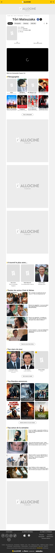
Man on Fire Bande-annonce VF (13, 399)
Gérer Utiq (41, 546)
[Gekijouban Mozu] (43, 101)
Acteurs (15, 15)
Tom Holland (27, 369)
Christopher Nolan (13, 369)
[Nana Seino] (13, 273)
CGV (29, 544)
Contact (3, 544)
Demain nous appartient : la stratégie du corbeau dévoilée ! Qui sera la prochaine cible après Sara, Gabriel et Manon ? (38, 318)
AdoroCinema (50, 536)
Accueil (8, 15)
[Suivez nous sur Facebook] (3, 535)
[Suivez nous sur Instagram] (11, 535)
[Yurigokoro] (22, 101)
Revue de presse (17, 546)
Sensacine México (46, 538)
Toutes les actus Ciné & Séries (27, 344)
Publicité (22, 544)
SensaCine (49, 534)
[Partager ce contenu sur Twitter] (41, 19)
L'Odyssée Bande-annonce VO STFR (27, 418)
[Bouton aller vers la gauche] (44, 23)
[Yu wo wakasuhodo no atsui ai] (33, 101)
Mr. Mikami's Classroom (33, 92)
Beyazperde (41, 536)
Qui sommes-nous (9, 544)
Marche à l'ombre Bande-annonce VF (13, 418)
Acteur (22, 27)
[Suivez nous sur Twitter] (7, 535)
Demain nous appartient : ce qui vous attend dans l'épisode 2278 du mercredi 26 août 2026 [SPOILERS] (38, 306)
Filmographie (13, 77)
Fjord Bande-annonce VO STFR (41, 399)
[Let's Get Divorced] (43, 85)
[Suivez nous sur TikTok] (15, 535)
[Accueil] (26, 2)
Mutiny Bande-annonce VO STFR (27, 399)
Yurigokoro (22, 109)
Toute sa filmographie (27, 114)
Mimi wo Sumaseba (12, 109)
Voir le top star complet (27, 376)
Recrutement (16, 544)
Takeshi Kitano (41, 282)
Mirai (11, 92)
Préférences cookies (44, 544)
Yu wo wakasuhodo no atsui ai (33, 109)
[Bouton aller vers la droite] (47, 23)
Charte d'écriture (24, 546)
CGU (26, 544)
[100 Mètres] (22, 85)
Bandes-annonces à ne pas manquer (27, 422)
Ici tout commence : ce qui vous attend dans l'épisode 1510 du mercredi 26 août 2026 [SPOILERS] (38, 331)
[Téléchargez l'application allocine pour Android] (30, 535)
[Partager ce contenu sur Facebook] (38, 19)
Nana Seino (13, 282)
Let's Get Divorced (43, 92)
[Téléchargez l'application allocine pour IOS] (25, 535)
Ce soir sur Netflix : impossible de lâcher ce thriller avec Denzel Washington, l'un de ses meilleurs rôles (38, 431)
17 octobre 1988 (27, 30)
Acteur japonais (20, 15)
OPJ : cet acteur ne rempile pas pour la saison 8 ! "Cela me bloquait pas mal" (37, 293)
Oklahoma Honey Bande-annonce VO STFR (41, 418)
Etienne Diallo (41, 369)
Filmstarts (41, 534)
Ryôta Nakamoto (27, 282)
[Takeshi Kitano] (41, 273)
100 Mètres (22, 92)
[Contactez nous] (9, 539)
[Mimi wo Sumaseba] (12, 101)
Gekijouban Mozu (43, 109)
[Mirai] (12, 85)
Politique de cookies (35, 544)
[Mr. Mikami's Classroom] (33, 85)
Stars (12, 15)
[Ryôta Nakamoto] (27, 273)
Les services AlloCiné (33, 546)
